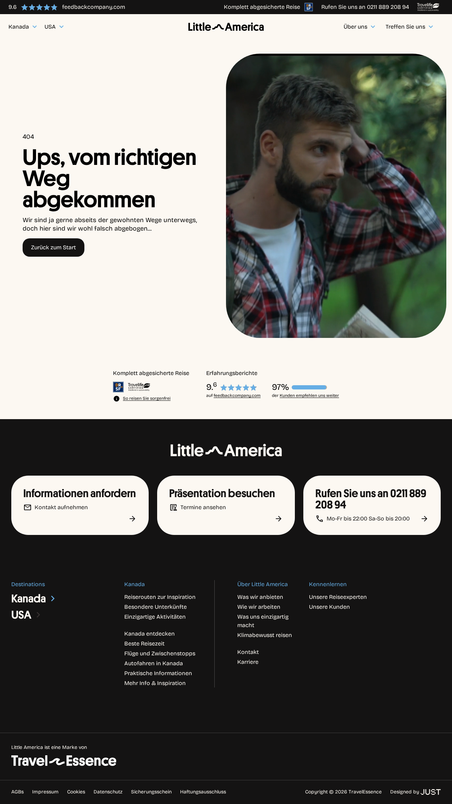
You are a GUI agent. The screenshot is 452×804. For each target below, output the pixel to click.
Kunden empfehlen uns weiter (309, 395)
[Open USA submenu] (38, 614)
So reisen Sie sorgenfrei (147, 398)
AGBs (17, 792)
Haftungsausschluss (203, 792)
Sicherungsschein (151, 792)
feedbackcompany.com (237, 395)
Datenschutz (108, 792)
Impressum (45, 792)
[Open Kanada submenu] (53, 598)
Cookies (76, 792)
